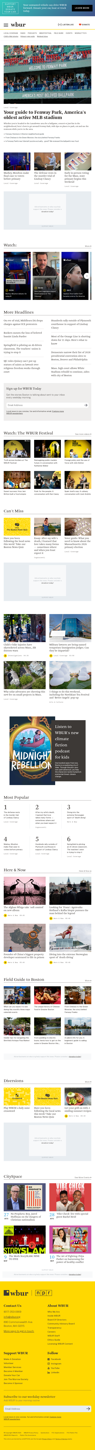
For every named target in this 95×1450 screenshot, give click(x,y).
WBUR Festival (45, 33)
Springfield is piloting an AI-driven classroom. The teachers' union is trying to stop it (23, 349)
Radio (23, 33)
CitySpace (13, 1177)
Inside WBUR (54, 1316)
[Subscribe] (85, 405)
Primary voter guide (28, 36)
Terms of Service (61, 1439)
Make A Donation (12, 1359)
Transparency (54, 1328)
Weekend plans (42, 36)
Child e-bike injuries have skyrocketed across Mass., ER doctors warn (20, 648)
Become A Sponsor (13, 1383)
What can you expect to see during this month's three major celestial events (17, 1009)
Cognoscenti (39, 558)
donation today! (47, 212)
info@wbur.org (12, 1316)
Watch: (10, 245)
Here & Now (72, 822)
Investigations (15, 656)
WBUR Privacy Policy (31, 1433)
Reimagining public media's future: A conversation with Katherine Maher (45, 463)
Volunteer (8, 1363)
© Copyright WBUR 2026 (12, 1433)
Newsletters (81, 33)
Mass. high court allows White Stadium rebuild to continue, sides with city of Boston (70, 372)
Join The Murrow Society (16, 1379)
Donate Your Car (12, 1375)
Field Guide (58, 33)
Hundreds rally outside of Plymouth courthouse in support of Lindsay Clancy (71, 324)
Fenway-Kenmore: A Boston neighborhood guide (24, 134)
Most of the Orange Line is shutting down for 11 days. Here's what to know (70, 340)
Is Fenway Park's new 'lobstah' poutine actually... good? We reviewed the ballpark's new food (42, 141)
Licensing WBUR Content (60, 1344)
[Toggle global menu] (6, 25)
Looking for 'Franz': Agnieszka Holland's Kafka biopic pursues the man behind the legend (68, 910)
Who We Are (54, 1312)
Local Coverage (11, 33)
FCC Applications (58, 1433)
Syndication (45, 1433)
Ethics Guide (54, 1340)
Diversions (13, 1081)
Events (69, 33)
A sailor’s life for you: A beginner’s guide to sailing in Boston (76, 1040)
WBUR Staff (54, 1335)
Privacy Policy (47, 1439)
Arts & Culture (56, 702)
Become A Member (13, 1371)
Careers (52, 1332)
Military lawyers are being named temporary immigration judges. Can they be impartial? (69, 648)
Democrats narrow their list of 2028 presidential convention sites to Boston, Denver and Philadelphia (70, 356)
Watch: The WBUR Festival (28, 433)
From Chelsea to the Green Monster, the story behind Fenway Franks (32, 138)
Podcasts (32, 33)
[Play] (5, 655)
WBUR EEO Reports (11, 1435)
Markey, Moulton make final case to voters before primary (16, 176)
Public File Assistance (28, 1435)
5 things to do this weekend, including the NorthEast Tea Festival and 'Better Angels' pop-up (69, 695)
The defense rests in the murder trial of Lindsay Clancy (45, 176)
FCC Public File (72, 1433)
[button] (17, 276)
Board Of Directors (57, 1319)
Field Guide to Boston (24, 980)
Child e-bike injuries (11, 36)
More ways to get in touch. (19, 1331)
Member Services (12, 1367)
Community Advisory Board (61, 1323)
